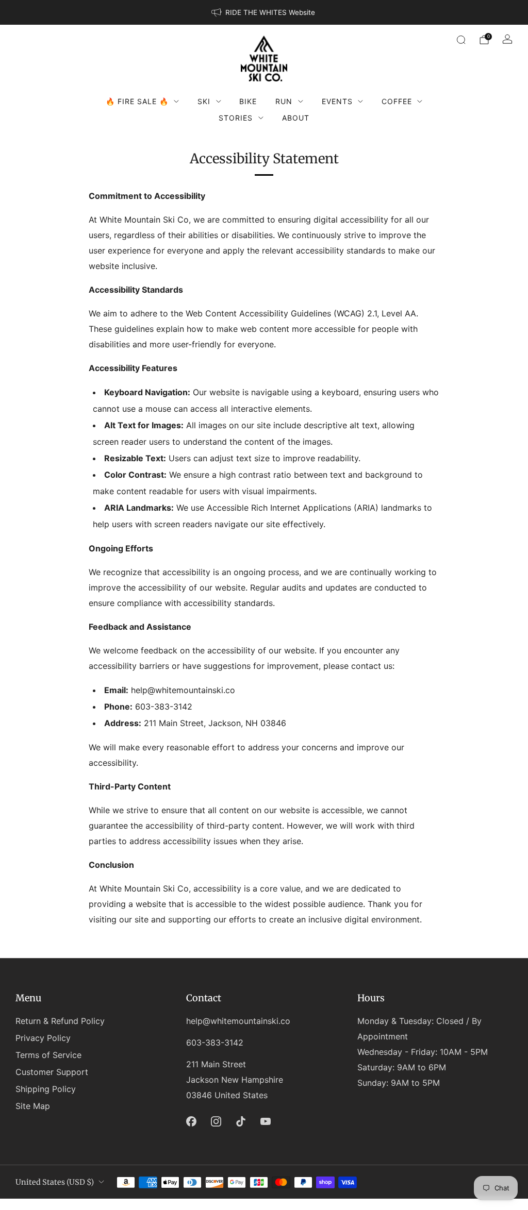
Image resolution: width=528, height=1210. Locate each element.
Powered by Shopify (371, 1203)
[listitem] (264, 12)
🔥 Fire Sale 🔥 (137, 101)
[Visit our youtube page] (265, 1121)
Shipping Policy (45, 1089)
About (295, 117)
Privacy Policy (43, 1038)
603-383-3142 (214, 1042)
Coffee (397, 101)
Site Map (32, 1106)
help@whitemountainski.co (238, 1021)
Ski (203, 101)
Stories (236, 117)
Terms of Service (48, 1055)
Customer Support (51, 1072)
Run (283, 101)
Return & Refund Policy (60, 1021)
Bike (248, 101)
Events (337, 101)
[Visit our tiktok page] (240, 1121)
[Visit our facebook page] (191, 1121)
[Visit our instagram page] (216, 1121)
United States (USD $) (54, 1182)
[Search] (461, 40)
